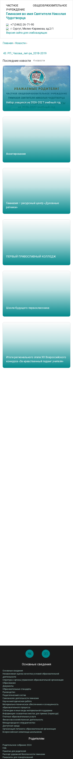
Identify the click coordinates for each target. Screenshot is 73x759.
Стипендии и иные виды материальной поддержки (27, 710)
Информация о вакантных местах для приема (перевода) (31, 713)
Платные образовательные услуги (19, 716)
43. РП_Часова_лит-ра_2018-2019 (25, 53)
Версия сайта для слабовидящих (26, 32)
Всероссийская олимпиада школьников (22, 732)
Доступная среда (11, 726)
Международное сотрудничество (19, 723)
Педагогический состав (14, 695)
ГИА (4, 748)
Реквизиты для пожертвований (18, 757)
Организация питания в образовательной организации (29, 729)
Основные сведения (13, 671)
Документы (8, 686)
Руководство (9, 692)
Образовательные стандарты (17, 689)
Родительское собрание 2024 (17, 745)
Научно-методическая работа (17, 701)
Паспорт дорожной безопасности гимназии (24, 754)
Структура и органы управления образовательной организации (33, 680)
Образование (9, 683)
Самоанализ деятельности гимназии (21, 698)
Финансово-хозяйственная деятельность (23, 720)
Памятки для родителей (14, 751)
